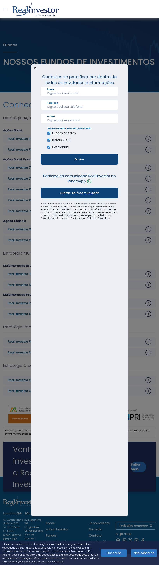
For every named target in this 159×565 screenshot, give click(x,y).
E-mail (51, 116)
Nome (50, 89)
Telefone (52, 103)
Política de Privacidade (98, 218)
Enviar (79, 159)
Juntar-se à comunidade (79, 193)
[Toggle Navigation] (5, 9)
